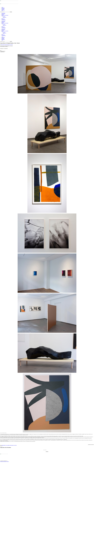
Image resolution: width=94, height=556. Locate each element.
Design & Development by (4, 461)
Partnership (3, 8)
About (2, 7)
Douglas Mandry (4, 445)
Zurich (16, 445)
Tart (14, 445)
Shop (2, 10)
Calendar (3, 9)
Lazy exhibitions (8, 445)
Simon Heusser (12, 445)
